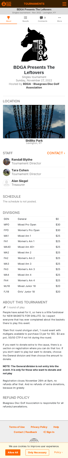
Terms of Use (17, 427)
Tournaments (34, 3)
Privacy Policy (39, 427)
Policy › (58, 452)
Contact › (56, 153)
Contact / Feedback (25, 432)
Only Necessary (37, 452)
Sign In (50, 432)
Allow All (13, 452)
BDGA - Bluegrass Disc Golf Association (41, 85)
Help (56, 427)
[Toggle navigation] (64, 3)
